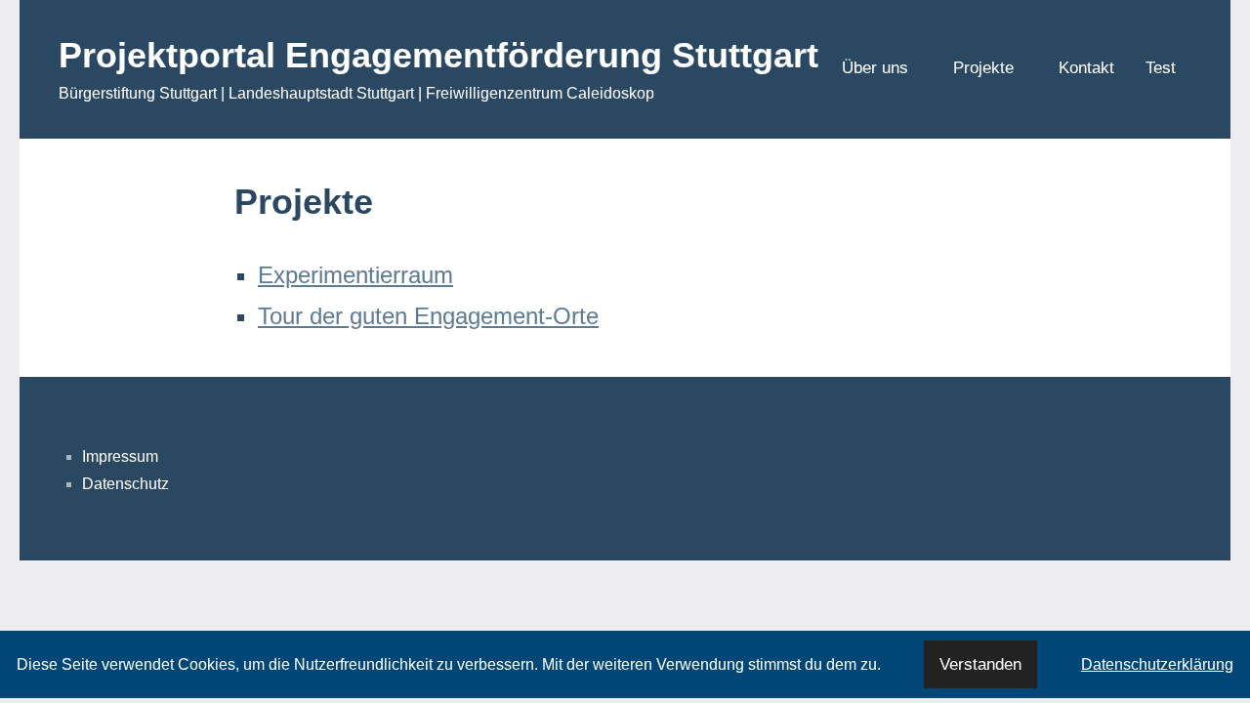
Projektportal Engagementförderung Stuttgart (438, 55)
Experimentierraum (355, 275)
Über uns (875, 68)
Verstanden (980, 664)
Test (1161, 68)
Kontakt (1086, 68)
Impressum (120, 456)
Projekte (983, 68)
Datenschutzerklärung (1157, 664)
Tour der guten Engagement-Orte (428, 316)
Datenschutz (125, 484)
